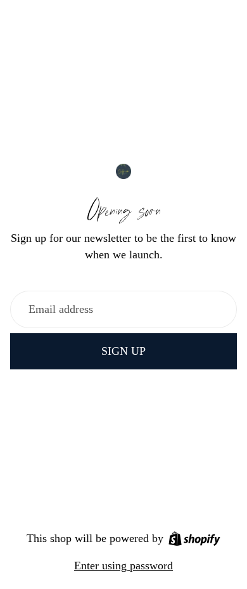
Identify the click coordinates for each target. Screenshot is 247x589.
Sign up (123, 351)
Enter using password (123, 565)
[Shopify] (194, 538)
